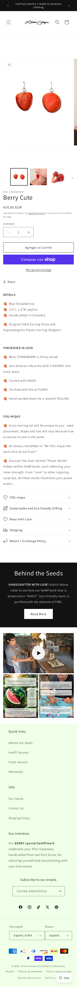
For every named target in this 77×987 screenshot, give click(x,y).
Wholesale (16, 772)
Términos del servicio (29, 977)
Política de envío (54, 977)
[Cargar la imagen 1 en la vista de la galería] (19, 176)
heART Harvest (19, 752)
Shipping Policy (19, 818)
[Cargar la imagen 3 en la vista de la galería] (57, 176)
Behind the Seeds (21, 743)
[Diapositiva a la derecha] (72, 178)
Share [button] (11, 282)
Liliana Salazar (29, 966)
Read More (38, 614)
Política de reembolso (30, 971)
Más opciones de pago (38, 269)
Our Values (16, 799)
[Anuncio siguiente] (69, 5)
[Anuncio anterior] (8, 5)
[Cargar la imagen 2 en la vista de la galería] (38, 176)
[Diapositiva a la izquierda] (4, 178)
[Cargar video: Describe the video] (38, 653)
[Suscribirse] (60, 891)
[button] (8, 22)
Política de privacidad (59, 971)
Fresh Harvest (18, 762)
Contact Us (16, 808)
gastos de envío (37, 213)
